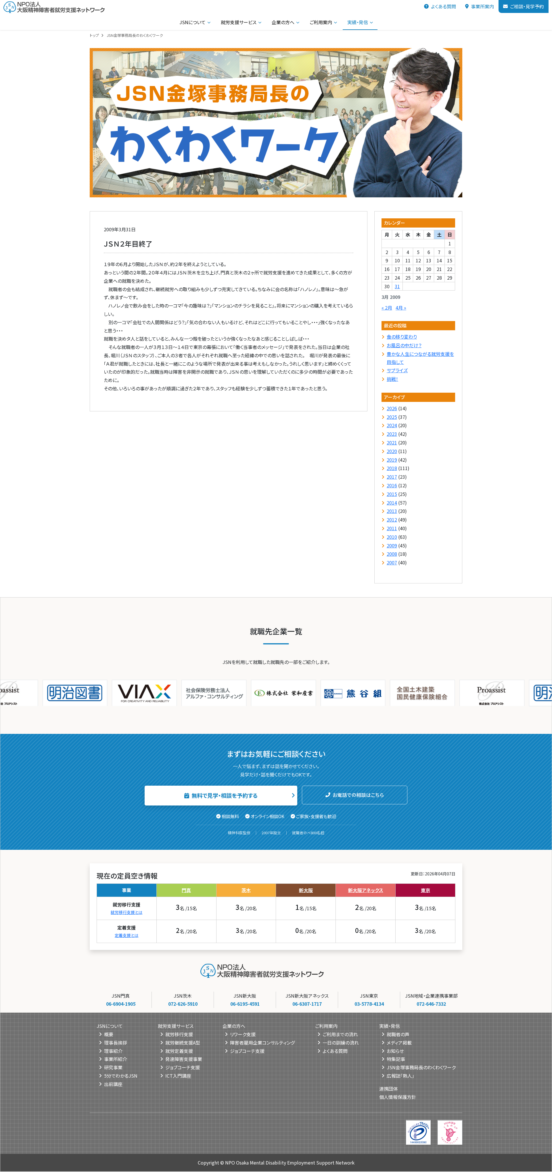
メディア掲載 (399, 1042)
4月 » (401, 307)
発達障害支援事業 (183, 1059)
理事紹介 (113, 1050)
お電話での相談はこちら (358, 794)
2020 (392, 451)
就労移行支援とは (126, 912)
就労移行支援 (179, 1034)
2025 (392, 416)
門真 (186, 890)
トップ (94, 35)
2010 (392, 536)
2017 (392, 476)
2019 (392, 459)
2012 (392, 519)
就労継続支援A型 (182, 1042)
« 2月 (387, 307)
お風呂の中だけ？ (404, 345)
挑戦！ (392, 378)
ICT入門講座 (178, 1075)
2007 (392, 562)
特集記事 (396, 1059)
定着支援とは (126, 935)
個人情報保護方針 (397, 1096)
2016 (392, 485)
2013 (392, 510)
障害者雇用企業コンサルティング (262, 1042)
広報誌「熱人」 (400, 1075)
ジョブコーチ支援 (182, 1067)
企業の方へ (283, 22)
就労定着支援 (179, 1050)
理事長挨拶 (115, 1042)
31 (397, 286)
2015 (392, 493)
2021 (392, 442)
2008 (392, 553)
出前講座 (113, 1084)
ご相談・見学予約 (527, 6)
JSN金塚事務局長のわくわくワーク (421, 1067)
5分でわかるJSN (120, 1075)
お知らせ (395, 1050)
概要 (108, 1034)
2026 (392, 408)
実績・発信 (357, 22)
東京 (425, 890)
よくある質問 (443, 6)
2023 (392, 433)
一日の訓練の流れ (341, 1042)
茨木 (246, 890)
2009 (392, 545)
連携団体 (388, 1088)
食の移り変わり (402, 336)
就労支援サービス (238, 22)
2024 (392, 425)
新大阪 (306, 890)
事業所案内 (482, 6)
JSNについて (192, 22)
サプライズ (397, 370)
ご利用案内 (321, 22)
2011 (392, 528)
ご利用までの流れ (340, 1034)
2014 (392, 502)
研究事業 (113, 1067)
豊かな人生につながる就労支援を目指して (420, 358)
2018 (392, 468)
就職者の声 (398, 1034)
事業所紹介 (115, 1059)
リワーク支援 (243, 1034)
